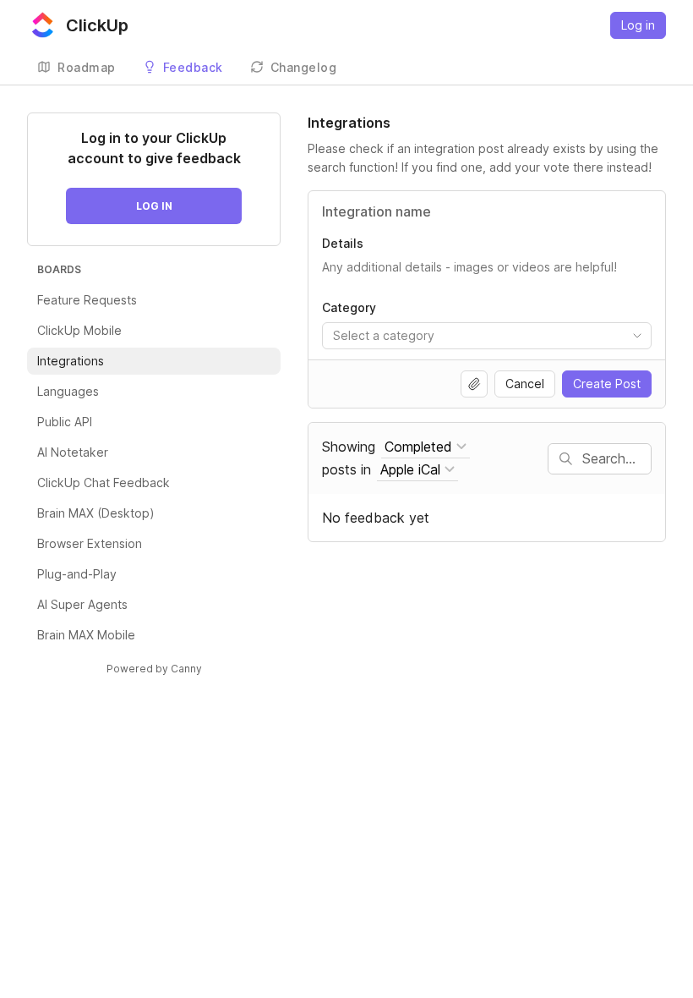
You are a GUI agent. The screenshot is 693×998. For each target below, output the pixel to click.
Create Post (607, 383)
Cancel (524, 383)
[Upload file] (474, 384)
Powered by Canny (154, 668)
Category (349, 307)
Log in (638, 25)
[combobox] (487, 335)
